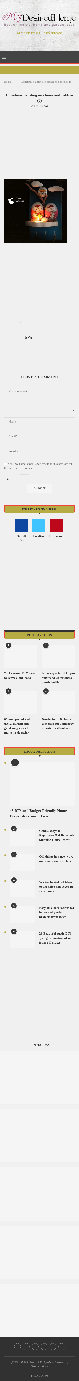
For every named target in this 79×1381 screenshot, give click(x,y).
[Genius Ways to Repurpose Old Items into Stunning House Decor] (22, 837)
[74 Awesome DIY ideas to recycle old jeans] (20, 656)
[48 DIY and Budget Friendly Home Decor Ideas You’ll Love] (42, 784)
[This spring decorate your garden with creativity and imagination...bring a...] (39, 1285)
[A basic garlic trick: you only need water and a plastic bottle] (58, 656)
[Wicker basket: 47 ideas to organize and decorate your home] (22, 888)
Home (7, 81)
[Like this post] (23, 322)
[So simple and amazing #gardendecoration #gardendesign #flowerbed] (39, 1111)
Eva (46, 105)
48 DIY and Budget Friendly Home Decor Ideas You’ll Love (38, 813)
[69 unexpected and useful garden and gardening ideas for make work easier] (20, 702)
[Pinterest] (42, 40)
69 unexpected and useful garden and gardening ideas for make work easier (17, 725)
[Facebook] (25, 40)
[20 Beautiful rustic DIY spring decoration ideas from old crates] (22, 939)
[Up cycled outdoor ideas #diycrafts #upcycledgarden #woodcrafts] (39, 1053)
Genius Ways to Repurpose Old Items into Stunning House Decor (57, 835)
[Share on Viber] (52, 322)
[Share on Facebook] (28, 322)
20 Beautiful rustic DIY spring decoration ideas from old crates (55, 938)
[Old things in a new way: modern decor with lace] (22, 862)
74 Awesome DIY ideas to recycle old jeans (20, 675)
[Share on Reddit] (44, 322)
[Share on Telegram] (48, 322)
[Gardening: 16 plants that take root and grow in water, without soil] (58, 702)
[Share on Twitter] (32, 322)
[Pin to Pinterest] (36, 322)
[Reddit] (54, 40)
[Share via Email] (56, 322)
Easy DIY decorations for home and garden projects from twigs (56, 912)
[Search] (75, 57)
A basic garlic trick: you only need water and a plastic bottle (58, 678)
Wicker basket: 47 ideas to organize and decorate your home (56, 886)
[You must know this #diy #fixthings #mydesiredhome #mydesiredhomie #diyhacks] (39, 1169)
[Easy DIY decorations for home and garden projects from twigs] (22, 914)
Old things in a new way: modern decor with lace (56, 859)
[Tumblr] (48, 40)
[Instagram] (36, 40)
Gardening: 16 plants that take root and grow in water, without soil (58, 723)
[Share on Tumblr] (40, 322)
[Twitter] (30, 40)
